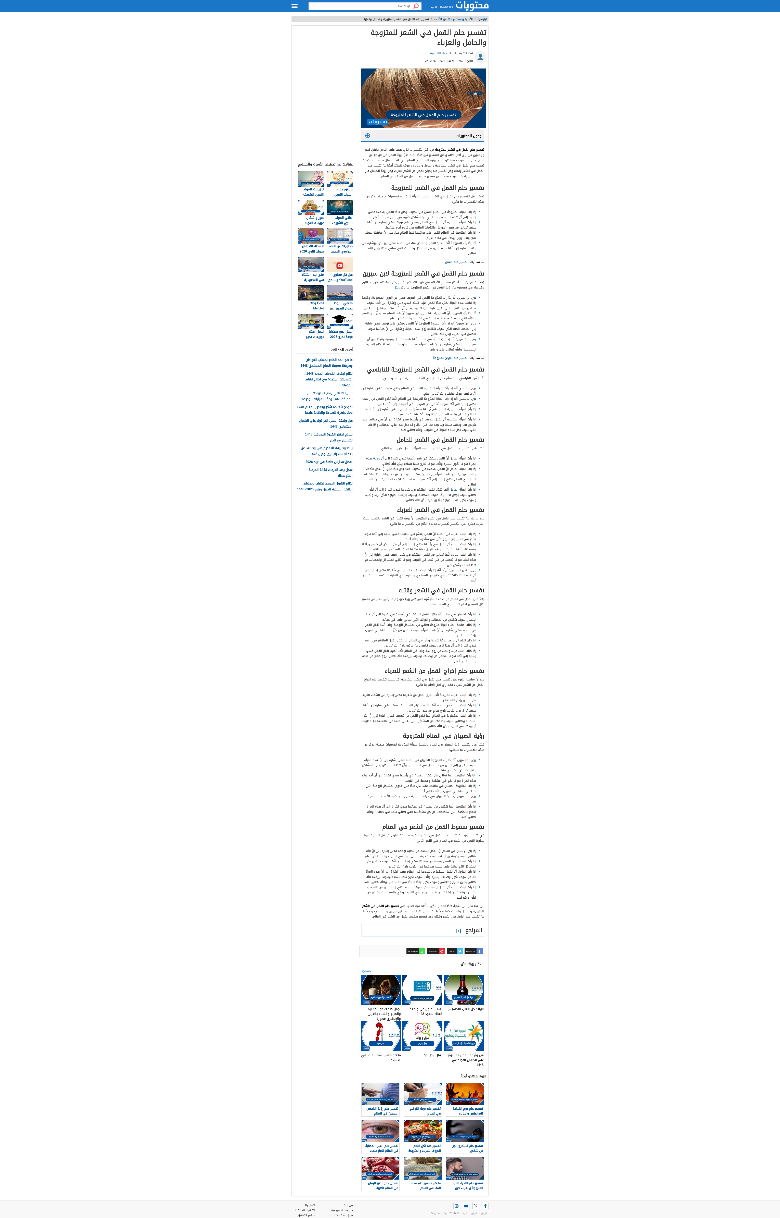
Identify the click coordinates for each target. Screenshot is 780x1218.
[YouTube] (466, 1206)
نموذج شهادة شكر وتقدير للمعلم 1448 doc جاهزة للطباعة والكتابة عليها (325, 410)
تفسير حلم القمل (456, 262)
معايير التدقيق (306, 1215)
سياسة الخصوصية (342, 1210)
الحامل (454, 489)
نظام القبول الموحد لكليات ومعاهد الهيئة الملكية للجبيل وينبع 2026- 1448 (325, 486)
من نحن (348, 1205)
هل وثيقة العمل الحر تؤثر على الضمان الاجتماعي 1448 (326, 424)
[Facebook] (485, 1206)
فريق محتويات (344, 1215)
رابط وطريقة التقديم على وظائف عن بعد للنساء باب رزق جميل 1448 (327, 451)
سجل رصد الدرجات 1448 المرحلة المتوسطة (331, 473)
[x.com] (475, 1206)
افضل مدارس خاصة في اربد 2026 (329, 462)
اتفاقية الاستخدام (304, 1210)
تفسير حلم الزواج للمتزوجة (450, 358)
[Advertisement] (324, 95)
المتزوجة (429, 388)
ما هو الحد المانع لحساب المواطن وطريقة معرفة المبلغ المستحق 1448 (326, 363)
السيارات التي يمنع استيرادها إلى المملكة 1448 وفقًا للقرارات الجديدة (327, 396)
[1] (397, 287)
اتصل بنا (310, 1205)
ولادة (376, 458)
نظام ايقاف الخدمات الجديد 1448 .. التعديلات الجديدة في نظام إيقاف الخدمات (328, 379)
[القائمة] (294, 6)
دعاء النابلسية (438, 53)
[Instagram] (456, 1206)
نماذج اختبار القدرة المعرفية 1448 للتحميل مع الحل (329, 437)
